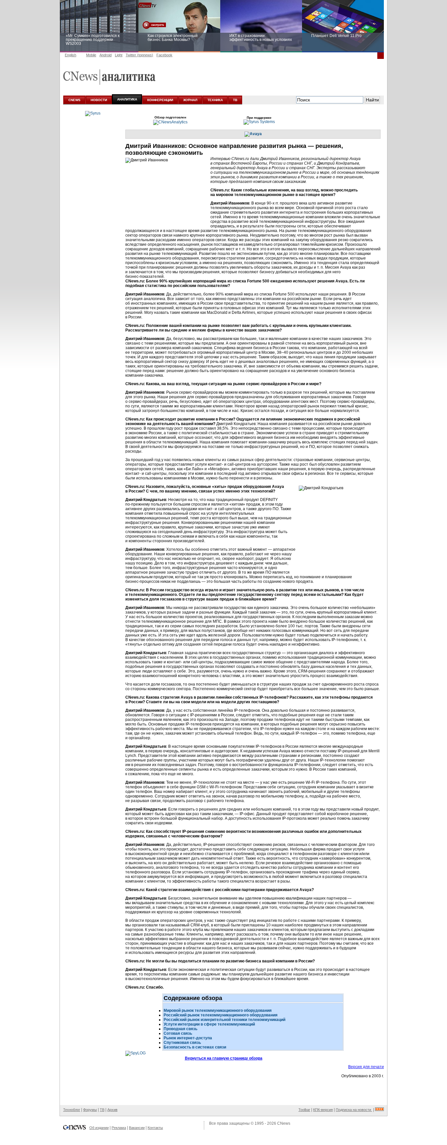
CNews (283, 1123)
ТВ (235, 100)
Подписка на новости (354, 1110)
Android (105, 55)
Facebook (164, 55)
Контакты (155, 1128)
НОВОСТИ (99, 100)
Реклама (119, 1128)
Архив (112, 1110)
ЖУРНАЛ (190, 100)
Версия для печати (366, 1066)
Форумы (90, 1110)
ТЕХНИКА (215, 100)
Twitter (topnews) (139, 55)
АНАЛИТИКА (127, 99)
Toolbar (304, 1110)
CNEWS (74, 100)
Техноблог (71, 1110)
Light (118, 55)
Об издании (99, 1128)
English (70, 55)
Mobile (91, 55)
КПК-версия (323, 1110)
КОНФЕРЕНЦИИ (160, 100)
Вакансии (137, 1128)
